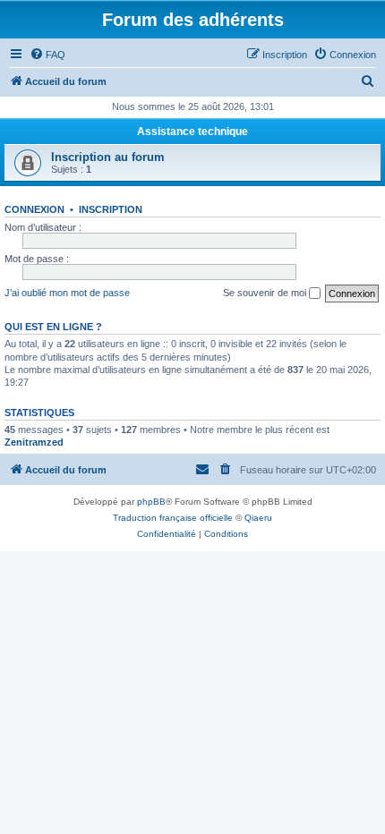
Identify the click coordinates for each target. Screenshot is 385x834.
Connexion (34, 209)
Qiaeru (258, 518)
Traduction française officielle (173, 518)
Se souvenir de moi (266, 292)
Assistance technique (192, 131)
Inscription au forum (108, 157)
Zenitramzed (34, 442)
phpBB (151, 501)
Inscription (110, 209)
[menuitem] (47, 54)
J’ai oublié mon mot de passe (67, 292)
